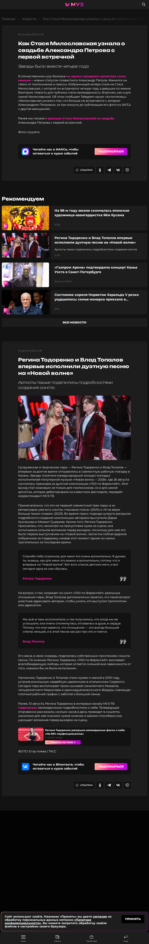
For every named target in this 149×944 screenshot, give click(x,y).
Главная (8, 19)
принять (133, 918)
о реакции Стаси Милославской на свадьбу (79, 118)
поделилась (27, 707)
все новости (74, 322)
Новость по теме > (63, 742)
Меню (23, 941)
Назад (125, 941)
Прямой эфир (91, 941)
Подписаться (111, 151)
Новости (57, 941)
